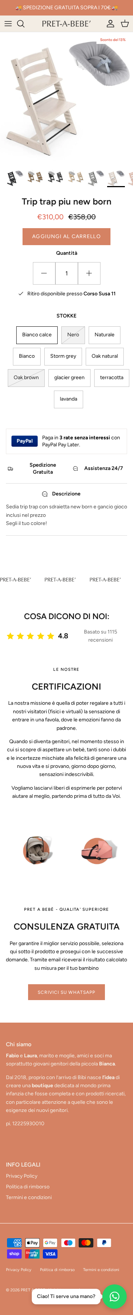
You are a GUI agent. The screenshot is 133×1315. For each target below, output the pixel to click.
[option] (66, 98)
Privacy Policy (21, 1176)
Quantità (66, 253)
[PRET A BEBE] (66, 23)
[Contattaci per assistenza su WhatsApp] (114, 1296)
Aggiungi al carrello (66, 236)
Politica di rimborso (28, 1187)
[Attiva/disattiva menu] (8, 24)
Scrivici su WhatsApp (66, 992)
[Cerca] (24, 24)
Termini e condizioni (29, 1197)
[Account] (108, 24)
